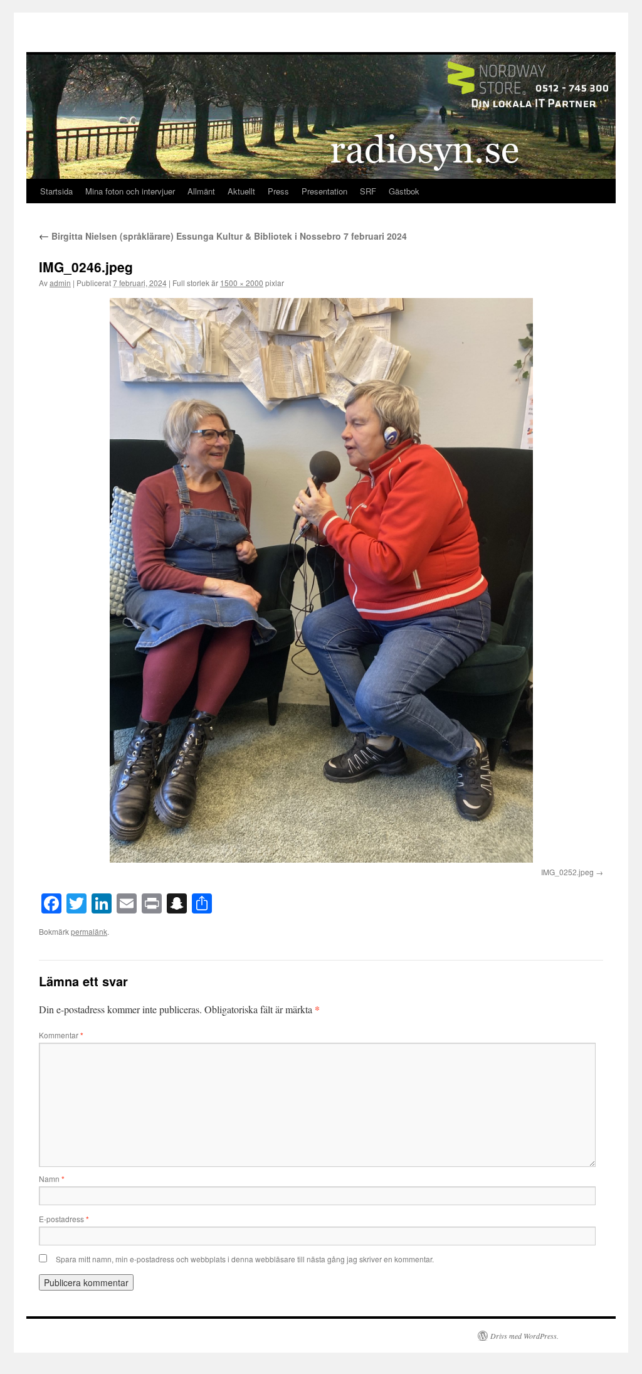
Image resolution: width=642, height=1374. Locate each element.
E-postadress (64, 1218)
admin (60, 282)
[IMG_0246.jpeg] (321, 580)
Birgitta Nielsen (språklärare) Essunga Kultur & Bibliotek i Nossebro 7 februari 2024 (223, 236)
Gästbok (404, 191)
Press (278, 191)
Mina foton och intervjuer (130, 191)
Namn (52, 1178)
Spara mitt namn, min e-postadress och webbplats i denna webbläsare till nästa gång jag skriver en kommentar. (245, 1259)
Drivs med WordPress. (524, 1336)
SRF (368, 191)
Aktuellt (241, 191)
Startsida (56, 191)
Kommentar (61, 1035)
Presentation (324, 191)
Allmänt (201, 191)
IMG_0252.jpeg (567, 871)
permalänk (89, 931)
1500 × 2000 (241, 282)
